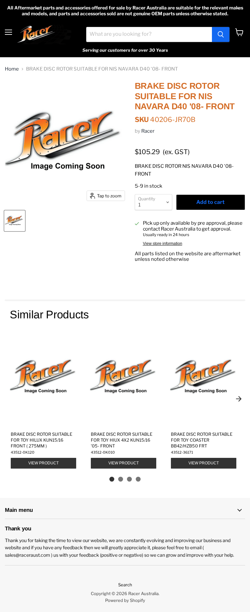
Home (12, 69)
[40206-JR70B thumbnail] (14, 220)
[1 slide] (111, 479)
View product (43, 463)
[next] (238, 398)
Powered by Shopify (125, 600)
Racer (148, 131)
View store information (162, 243)
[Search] (220, 34)
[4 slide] (138, 479)
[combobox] (149, 34)
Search (125, 584)
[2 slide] (120, 479)
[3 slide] (129, 479)
